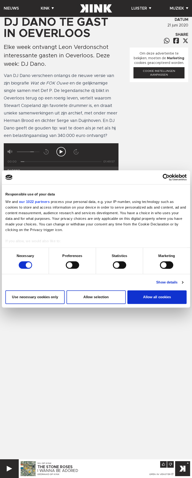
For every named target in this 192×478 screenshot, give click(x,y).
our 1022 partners (34, 202)
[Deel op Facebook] (176, 40)
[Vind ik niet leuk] (170, 464)
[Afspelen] (61, 151)
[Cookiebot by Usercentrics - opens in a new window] (166, 177)
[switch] (72, 265)
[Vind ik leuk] (163, 464)
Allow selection (96, 297)
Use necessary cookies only (35, 297)
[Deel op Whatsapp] (167, 40)
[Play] (9, 468)
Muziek (177, 8)
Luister (139, 8)
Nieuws (11, 8)
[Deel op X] (185, 41)
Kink (45, 8)
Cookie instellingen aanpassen (159, 73)
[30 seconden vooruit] (76, 151)
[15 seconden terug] (46, 151)
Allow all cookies (157, 297)
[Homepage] (96, 8)
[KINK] (182, 468)
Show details (166, 282)
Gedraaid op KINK (48, 474)
